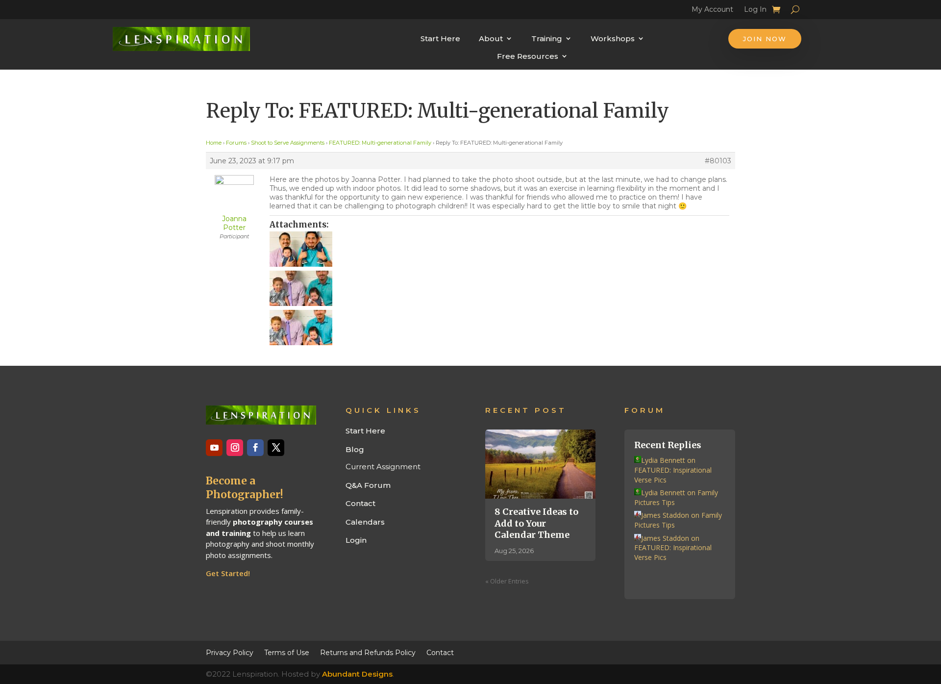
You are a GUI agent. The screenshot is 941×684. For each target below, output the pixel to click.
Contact (360, 503)
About (491, 38)
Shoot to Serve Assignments (287, 142)
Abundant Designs (357, 674)
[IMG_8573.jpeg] (499, 327)
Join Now (765, 39)
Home (214, 142)
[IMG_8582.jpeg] (499, 249)
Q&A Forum (368, 485)
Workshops (613, 38)
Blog (355, 449)
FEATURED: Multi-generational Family (380, 142)
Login (356, 540)
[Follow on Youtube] (214, 447)
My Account (712, 11)
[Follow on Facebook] (255, 447)
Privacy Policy (229, 652)
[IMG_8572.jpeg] (499, 288)
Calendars (365, 522)
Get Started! (228, 573)
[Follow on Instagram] (234, 447)
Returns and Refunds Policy (368, 652)
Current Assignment (383, 466)
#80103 (718, 160)
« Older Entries (507, 581)
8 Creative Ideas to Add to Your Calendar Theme (536, 523)
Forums (236, 142)
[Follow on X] (276, 447)
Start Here (440, 38)
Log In (755, 11)
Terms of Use (286, 652)
